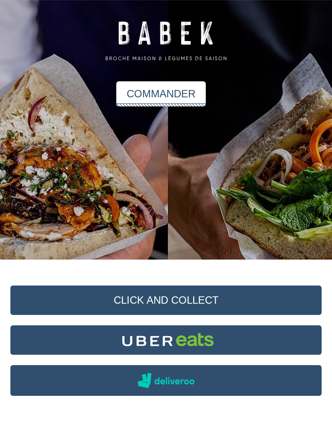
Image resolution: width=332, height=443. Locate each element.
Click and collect (166, 300)
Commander (161, 94)
